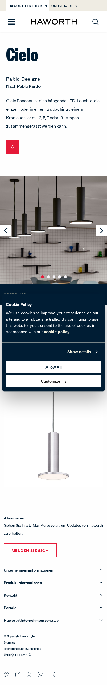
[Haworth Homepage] (53, 21)
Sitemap (9, 642)
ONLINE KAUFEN (64, 5)
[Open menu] (11, 22)
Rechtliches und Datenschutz (22, 648)
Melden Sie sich (30, 550)
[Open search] (95, 22)
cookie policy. (57, 331)
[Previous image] (5, 230)
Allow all (53, 367)
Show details (79, 352)
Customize (50, 381)
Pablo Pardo (29, 86)
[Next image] (101, 230)
